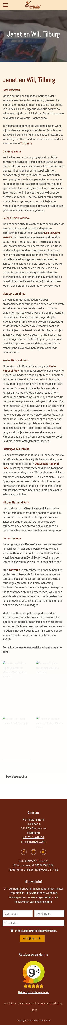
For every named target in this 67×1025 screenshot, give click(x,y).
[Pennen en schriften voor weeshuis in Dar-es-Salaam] (50, 738)
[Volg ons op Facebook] (24, 852)
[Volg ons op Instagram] (33, 852)
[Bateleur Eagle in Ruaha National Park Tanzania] (50, 682)
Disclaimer (10, 1003)
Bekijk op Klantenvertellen (33, 992)
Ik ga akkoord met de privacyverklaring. (36, 930)
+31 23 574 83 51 (33, 837)
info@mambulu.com (33, 841)
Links (34, 1010)
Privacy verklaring (51, 1003)
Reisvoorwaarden (29, 1003)
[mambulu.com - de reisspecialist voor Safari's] (33, 5)
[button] (5, 5)
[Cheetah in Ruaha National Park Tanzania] (17, 738)
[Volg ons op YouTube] (43, 852)
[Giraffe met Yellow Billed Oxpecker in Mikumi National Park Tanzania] (17, 682)
